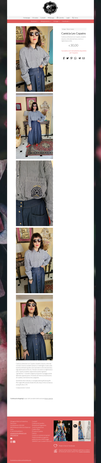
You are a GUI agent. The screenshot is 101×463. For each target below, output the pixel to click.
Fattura (34, 433)
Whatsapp (51, 18)
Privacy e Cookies (37, 431)
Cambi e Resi (36, 429)
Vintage (56, 21)
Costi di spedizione (38, 427)
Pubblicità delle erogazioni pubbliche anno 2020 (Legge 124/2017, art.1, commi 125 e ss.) (42, 439)
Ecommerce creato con (20, 460)
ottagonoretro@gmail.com (18, 433)
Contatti (43, 18)
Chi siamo (35, 18)
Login (68, 18)
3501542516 (14, 435)
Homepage (26, 18)
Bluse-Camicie (70, 29)
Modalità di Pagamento (39, 425)
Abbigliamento (45, 21)
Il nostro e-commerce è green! (41, 435)
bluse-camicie (49, 398)
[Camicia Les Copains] (34, 59)
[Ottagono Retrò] (50, 8)
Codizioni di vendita (38, 423)
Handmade (65, 21)
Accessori (34, 21)
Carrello (61, 18)
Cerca (76, 18)
